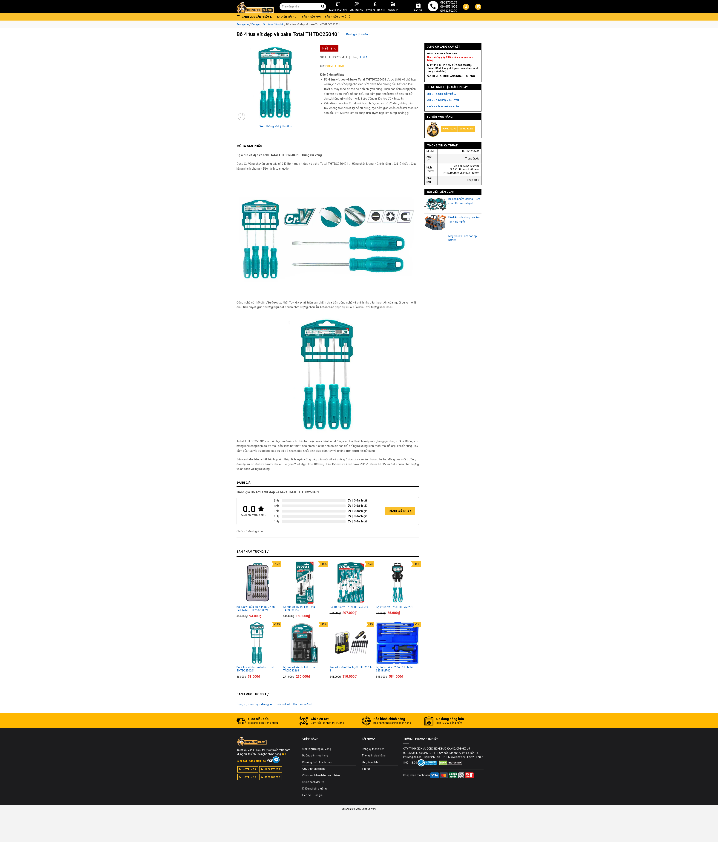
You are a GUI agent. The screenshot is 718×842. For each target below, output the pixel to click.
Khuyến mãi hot (287, 16)
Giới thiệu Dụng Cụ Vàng (316, 748)
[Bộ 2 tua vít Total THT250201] (397, 582)
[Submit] (323, 6)
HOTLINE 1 (249, 769)
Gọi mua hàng (334, 66)
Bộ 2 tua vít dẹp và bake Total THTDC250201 (255, 669)
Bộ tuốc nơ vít (302, 704)
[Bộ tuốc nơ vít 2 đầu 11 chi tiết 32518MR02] (397, 643)
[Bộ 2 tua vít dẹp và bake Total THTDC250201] (258, 643)
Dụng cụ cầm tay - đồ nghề (267, 24)
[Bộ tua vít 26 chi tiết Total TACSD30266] (304, 643)
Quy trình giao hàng (313, 768)
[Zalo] (275, 759)
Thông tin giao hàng (374, 755)
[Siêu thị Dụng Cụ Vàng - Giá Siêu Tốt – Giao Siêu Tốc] (255, 6)
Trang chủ (243, 24)
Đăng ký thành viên (373, 748)
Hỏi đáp (364, 34)
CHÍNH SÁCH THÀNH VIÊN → (444, 106)
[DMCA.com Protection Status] (450, 762)
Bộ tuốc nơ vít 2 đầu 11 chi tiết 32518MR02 (395, 669)
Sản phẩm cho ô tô (337, 16)
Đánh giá (351, 34)
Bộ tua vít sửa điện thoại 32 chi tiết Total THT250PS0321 (256, 608)
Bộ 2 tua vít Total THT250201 (394, 607)
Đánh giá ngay (400, 511)
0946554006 (448, 6)
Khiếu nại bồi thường (314, 788)
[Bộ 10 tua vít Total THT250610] (351, 582)
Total (364, 57)
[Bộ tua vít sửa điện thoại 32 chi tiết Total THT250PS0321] (258, 582)
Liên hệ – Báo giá (312, 795)
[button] (255, 17)
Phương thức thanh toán (317, 762)
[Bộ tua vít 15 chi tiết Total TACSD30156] (304, 582)
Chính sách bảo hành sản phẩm (321, 775)
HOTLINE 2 (249, 777)
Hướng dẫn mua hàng (315, 755)
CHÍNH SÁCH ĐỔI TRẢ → (441, 94)
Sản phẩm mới (311, 16)
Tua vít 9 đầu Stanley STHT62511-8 (351, 669)
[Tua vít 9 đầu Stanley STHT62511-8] (351, 643)
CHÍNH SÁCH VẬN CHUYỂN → (444, 100)
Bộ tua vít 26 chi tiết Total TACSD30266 (299, 669)
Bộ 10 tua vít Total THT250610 (349, 607)
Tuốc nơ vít (282, 704)
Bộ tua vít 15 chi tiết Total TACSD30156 (299, 608)
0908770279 (448, 2)
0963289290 (448, 11)
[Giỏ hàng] (478, 7)
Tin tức (366, 768)
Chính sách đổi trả (313, 782)
